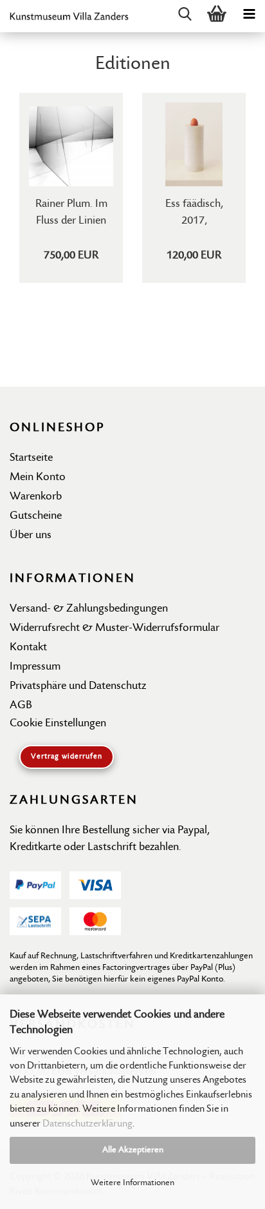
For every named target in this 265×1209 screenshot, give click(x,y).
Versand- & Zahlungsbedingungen (89, 609)
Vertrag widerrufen (66, 756)
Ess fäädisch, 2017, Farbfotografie (194, 211)
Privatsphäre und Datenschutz (78, 686)
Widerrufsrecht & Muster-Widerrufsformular (114, 628)
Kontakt (28, 647)
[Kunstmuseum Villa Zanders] (64, 16)
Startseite (31, 458)
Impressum (35, 667)
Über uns (30, 535)
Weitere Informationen (132, 1183)
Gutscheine (36, 516)
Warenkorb (36, 496)
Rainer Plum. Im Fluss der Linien (71, 211)
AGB (21, 705)
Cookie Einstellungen (58, 723)
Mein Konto (38, 477)
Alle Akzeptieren (132, 1150)
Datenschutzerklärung (87, 1124)
